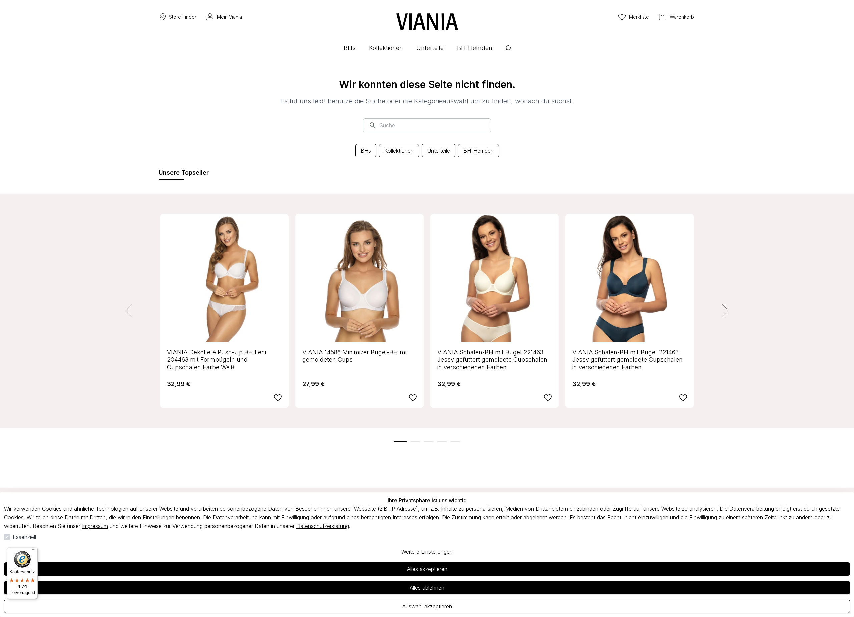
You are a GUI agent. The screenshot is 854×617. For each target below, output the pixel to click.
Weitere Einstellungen (427, 551)
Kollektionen (399, 150)
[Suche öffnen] (508, 52)
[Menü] (34, 551)
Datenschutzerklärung (322, 526)
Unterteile (438, 150)
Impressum (95, 526)
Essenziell (24, 537)
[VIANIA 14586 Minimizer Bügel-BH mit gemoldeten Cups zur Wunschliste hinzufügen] (413, 397)
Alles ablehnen (427, 587)
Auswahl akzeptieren (427, 606)
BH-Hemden (478, 150)
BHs (366, 150)
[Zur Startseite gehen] (427, 21)
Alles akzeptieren (427, 569)
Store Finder (182, 17)
